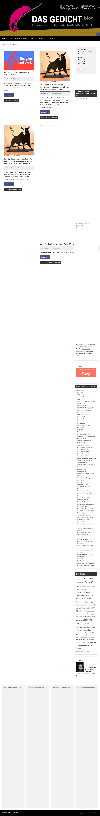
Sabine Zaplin (79, 637)
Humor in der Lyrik (82, 456)
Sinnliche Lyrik (81, 513)
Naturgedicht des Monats (84, 486)
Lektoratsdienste (80, 351)
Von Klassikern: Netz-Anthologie (86, 532)
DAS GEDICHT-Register (38, 38)
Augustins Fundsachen (83, 397)
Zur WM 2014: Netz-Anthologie (85, 565)
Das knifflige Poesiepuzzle (84, 410)
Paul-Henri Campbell (81, 635)
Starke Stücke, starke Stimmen (85, 515)
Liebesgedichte (81, 469)
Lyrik (6, 100)
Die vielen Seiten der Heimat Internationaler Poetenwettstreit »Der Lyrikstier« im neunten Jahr (55, 87)
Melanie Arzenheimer (88, 627)
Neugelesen (80, 488)
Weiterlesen (8, 95)
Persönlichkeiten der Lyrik (84, 491)
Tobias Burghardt (82, 639)
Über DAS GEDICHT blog (18, 38)
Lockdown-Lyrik (81, 471)
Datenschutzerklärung (93, 813)
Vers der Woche (81, 526)
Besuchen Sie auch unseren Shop (85, 344)
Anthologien (80, 394)
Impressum (83, 813)
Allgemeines (80, 390)
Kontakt (53, 38)
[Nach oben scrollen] (97, 813)
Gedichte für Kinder (82, 443)
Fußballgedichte (81, 438)
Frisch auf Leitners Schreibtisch (86, 436)
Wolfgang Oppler (85, 651)
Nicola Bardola (85, 632)
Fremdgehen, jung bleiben (84, 434)
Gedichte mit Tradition (83, 445)
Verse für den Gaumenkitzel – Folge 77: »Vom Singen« (61, 244)
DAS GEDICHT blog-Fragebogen (86, 408)
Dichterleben (80, 421)
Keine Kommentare (20, 79)
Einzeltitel (80, 429)
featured (87, 599)
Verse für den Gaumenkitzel (52, 262)
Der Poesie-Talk (81, 412)
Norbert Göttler (92, 632)
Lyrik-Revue (80, 480)
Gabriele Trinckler (90, 605)
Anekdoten (80, 392)
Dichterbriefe (80, 418)
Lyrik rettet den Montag (83, 478)
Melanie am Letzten (82, 484)
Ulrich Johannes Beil (80, 642)
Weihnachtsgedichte (83, 539)
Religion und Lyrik (13, 100)
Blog (3, 38)
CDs (78, 399)
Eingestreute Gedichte (83, 425)
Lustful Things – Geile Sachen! (85, 473)
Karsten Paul (82, 616)
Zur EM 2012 (80, 561)
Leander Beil (79, 620)
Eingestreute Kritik (82, 427)
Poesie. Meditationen (83, 497)
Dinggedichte (81, 423)
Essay (79, 432)
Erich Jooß (79, 599)
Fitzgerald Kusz (82, 602)
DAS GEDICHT (86, 349)
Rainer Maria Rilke (91, 635)
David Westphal (88, 595)
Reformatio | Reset (82, 499)
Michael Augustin (83, 630)
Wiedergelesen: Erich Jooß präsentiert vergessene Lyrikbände (84, 556)
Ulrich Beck (91, 639)
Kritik (78, 467)
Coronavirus (82, 592)
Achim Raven (79, 578)
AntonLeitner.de (89, 667)
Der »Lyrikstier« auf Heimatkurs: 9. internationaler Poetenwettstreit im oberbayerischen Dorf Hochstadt (18, 161)
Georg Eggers (78, 608)
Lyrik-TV (79, 482)
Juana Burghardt (85, 614)
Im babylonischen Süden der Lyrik (86, 458)
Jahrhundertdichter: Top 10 (84, 460)
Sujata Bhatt (91, 637)
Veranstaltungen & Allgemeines (49, 117)
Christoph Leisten (82, 589)
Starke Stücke (86, 637)
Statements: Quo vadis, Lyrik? (85, 517)
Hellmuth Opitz (87, 608)
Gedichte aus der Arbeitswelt (85, 440)
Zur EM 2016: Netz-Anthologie (85, 563)
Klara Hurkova (90, 616)
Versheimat (80, 530)
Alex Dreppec (85, 578)
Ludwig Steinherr (86, 624)
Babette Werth (86, 586)
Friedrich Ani (82, 605)
